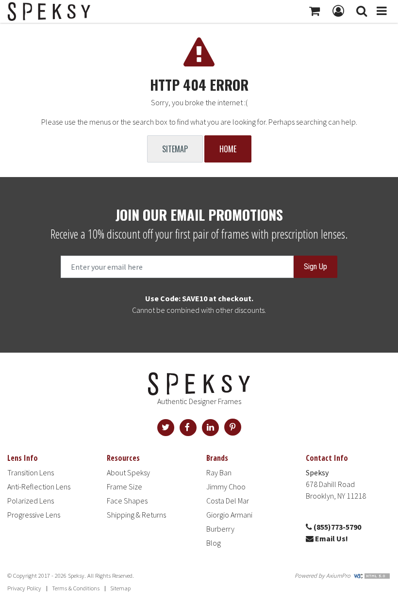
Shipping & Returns (136, 515)
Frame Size (124, 486)
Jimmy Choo (226, 486)
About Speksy (128, 472)
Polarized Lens (30, 500)
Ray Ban (219, 472)
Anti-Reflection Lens (38, 486)
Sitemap (175, 149)
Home (227, 149)
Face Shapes (127, 500)
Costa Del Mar (227, 500)
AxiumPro (338, 575)
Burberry (220, 529)
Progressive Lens (33, 515)
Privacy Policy (24, 588)
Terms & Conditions (76, 588)
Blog (213, 543)
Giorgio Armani (229, 515)
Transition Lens (30, 472)
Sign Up (315, 266)
